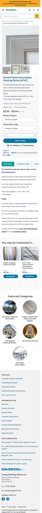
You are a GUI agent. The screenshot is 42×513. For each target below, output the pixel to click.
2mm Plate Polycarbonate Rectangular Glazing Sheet (27, 265)
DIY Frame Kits (28, 21)
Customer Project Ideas (10, 417)
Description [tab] (8, 164)
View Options (10, 276)
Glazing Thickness (10, 116)
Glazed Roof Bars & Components (13, 391)
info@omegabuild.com (13, 491)
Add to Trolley (20, 141)
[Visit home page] (20, 469)
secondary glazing (19, 232)
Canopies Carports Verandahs (9, 318)
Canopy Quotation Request (11, 425)
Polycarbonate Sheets (9, 383)
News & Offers (7, 412)
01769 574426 (10, 486)
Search (37, 16)
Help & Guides (7, 421)
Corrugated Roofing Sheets (9, 342)
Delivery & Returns (8, 408)
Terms (4, 507)
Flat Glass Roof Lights (20, 364)
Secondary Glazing (17, 21)
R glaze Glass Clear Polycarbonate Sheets (30, 319)
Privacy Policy (11, 507)
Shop (8, 21)
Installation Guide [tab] (23, 164)
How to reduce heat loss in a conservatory (17, 460)
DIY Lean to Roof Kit (9, 395)
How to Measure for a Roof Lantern (14, 464)
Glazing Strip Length (10, 124)
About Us (5, 404)
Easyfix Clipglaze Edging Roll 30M (9, 264)
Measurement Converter (10, 429)
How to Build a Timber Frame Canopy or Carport (19, 442)
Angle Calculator (7, 433)
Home (3, 21)
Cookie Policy (22, 507)
